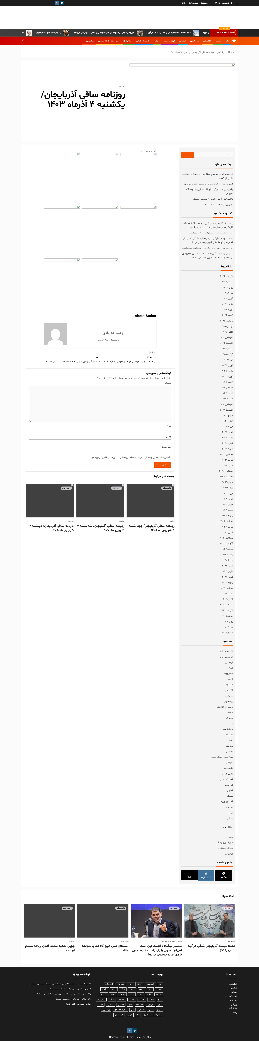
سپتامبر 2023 (226, 471)
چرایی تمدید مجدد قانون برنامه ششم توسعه (50, 948)
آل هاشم (150, 984)
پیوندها (204, 3)
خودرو (103, 994)
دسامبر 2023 (226, 454)
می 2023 (228, 493)
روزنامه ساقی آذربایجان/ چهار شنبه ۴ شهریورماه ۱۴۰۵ (151, 528)
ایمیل (167, 436)
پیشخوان (90, 41)
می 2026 (229, 293)
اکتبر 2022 (228, 532)
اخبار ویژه (228, 673)
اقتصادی (207, 41)
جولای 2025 (227, 348)
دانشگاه (229, 734)
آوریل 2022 (227, 566)
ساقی (112, 999)
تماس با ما (193, 3)
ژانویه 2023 (227, 515)
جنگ (132, 994)
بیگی (123, 989)
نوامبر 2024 (227, 393)
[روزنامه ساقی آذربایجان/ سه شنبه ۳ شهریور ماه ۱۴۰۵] (100, 501)
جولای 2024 (227, 415)
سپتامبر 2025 (226, 337)
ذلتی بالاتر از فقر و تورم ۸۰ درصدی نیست (22, 32)
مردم (159, 1009)
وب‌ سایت (166, 447)
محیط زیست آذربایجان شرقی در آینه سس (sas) (211, 948)
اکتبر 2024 (228, 398)
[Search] (23, 41)
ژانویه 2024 (227, 449)
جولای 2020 (227, 632)
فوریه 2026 (227, 309)
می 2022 (228, 560)
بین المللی (194, 41)
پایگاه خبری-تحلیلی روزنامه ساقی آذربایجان (207, 17)
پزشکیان (106, 1009)
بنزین (141, 989)
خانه (227, 41)
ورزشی (156, 41)
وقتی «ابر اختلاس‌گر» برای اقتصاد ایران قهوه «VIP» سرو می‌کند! (64, 993)
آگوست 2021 (227, 610)
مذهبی (229, 807)
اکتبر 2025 (227, 332)
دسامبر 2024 (226, 387)
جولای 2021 (227, 616)
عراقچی (150, 1004)
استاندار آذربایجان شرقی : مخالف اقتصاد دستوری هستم (73, 359)
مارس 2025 (227, 371)
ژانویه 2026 (227, 315)
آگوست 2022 (226, 543)
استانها (129, 41)
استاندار (120, 984)
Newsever (114, 1037)
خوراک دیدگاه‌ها (225, 848)
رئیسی (141, 999)
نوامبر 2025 (227, 326)
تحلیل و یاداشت (225, 707)
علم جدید (228, 768)
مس (151, 1009)
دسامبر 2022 (226, 521)
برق (150, 989)
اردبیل (230, 679)
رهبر (231, 740)
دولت (151, 999)
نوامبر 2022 (227, 527)
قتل (130, 1004)
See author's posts (124, 340)
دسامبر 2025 (226, 321)
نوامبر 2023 (227, 460)
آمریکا (139, 984)
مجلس (121, 1004)
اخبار (230, 668)
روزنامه (153, 352)
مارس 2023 (227, 504)
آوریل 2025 (227, 365)
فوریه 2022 (227, 577)
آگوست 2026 (226, 276)
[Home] (234, 41)
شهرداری (101, 999)
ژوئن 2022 (228, 554)
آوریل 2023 (227, 499)
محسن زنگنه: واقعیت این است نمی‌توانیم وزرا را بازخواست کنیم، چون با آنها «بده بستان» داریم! (157, 950)
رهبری (131, 999)
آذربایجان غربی (226, 657)
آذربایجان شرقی (143, 41)
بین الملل (228, 695)
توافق (149, 994)
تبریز (114, 989)
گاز (138, 1014)
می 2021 (229, 627)
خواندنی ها (228, 729)
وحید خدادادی (113, 332)
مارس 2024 (227, 437)
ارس (130, 984)
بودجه (132, 989)
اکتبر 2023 (227, 465)
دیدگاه (167, 383)
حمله (113, 994)
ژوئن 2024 (228, 421)
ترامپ (104, 989)
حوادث (229, 718)
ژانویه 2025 (227, 382)
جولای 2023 (227, 482)
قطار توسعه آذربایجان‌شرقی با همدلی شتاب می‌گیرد (185, 32)
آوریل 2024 (227, 432)
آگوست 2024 (226, 410)
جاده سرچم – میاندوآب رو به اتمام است (208, 232)
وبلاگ (184, 3)
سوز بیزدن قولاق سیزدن (108, 41)
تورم (140, 994)
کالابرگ (158, 1014)
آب (160, 984)
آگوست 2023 (226, 476)
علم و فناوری (227, 774)
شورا (159, 1004)
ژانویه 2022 (227, 582)
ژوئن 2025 (228, 354)
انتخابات (109, 984)
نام (169, 426)
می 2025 (228, 359)
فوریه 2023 (227, 510)
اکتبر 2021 (228, 599)
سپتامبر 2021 (226, 604)
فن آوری (229, 785)
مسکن (141, 1009)
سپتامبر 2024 (226, 404)
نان (132, 1009)
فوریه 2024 (227, 443)
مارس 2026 (227, 304)
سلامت (229, 746)
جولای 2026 (227, 281)
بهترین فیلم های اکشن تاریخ (65, 32)
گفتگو (230, 796)
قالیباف (139, 1004)
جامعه (230, 712)
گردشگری (119, 1014)
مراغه (100, 1004)
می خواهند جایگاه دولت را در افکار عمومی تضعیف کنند (130, 359)
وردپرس (229, 853)
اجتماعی (182, 41)
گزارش (230, 790)
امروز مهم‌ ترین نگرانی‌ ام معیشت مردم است (203, 248)
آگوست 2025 (226, 343)
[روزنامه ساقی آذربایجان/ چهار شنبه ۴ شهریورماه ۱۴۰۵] (150, 501)
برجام (159, 989)
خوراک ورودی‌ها (225, 842)
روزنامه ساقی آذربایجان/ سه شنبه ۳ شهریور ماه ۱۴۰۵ (100, 528)
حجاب (122, 994)
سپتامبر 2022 (226, 538)
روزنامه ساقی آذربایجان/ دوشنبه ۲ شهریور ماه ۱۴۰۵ (51, 528)
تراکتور (158, 994)
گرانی (130, 1014)
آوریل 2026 (227, 298)
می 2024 (228, 426)
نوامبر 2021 (227, 593)
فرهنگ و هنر (169, 41)
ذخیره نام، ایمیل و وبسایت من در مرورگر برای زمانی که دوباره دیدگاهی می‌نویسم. (130, 457)
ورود (231, 837)
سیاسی (218, 41)
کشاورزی (147, 1014)
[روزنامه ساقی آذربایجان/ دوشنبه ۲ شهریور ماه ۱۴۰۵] (50, 501)
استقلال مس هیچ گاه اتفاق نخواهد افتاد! (105, 948)
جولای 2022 (227, 549)
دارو (159, 999)
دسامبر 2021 (227, 588)
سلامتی (229, 751)
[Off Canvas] (236, 3)
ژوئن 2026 (228, 287)
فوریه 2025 (227, 376)
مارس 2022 (227, 571)
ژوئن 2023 (227, 488)
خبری (230, 723)
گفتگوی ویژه (227, 801)
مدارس (110, 1004)
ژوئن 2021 (228, 621)
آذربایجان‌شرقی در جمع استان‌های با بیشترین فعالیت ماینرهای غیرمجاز (120, 32)
